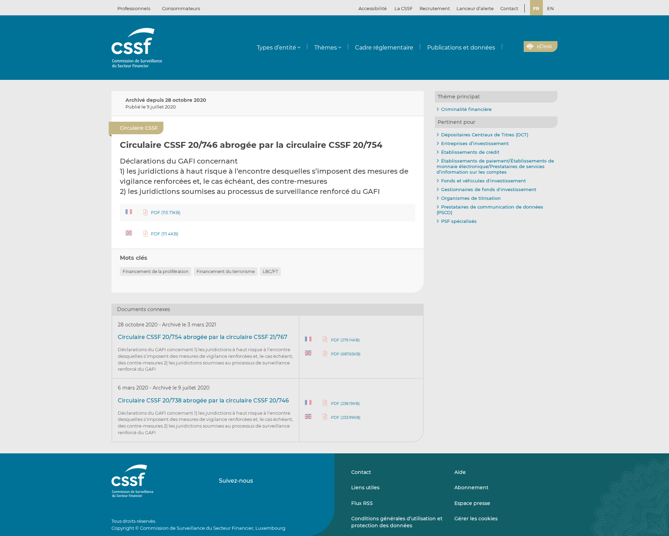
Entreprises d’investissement (475, 143)
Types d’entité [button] (276, 47)
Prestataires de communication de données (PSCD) (490, 209)
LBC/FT (270, 271)
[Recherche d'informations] (507, 47)
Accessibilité (373, 8)
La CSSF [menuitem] (403, 8)
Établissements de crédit (470, 152)
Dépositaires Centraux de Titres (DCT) (484, 134)
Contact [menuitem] (509, 8)
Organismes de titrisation (471, 198)
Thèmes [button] (325, 47)
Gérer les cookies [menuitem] (476, 518)
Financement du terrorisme (226, 271)
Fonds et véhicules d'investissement (483, 180)
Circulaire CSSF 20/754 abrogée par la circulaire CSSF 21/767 (202, 337)
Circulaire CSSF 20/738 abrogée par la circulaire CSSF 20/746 (203, 400)
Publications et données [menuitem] (461, 47)
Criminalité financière (466, 109)
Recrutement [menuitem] (435, 8)
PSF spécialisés (459, 221)
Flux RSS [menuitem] (362, 503)
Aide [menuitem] (460, 472)
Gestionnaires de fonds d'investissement (488, 189)
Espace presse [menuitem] (472, 503)
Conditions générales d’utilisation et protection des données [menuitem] (397, 522)
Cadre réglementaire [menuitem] (384, 47)
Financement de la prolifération (156, 271)
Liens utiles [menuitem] (365, 487)
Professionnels (133, 8)
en (550, 8)
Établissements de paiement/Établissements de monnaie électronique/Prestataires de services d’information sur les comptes (495, 166)
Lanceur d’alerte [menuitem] (475, 8)
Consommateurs (181, 8)
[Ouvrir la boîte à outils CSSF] (516, 47)
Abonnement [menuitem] (471, 487)
